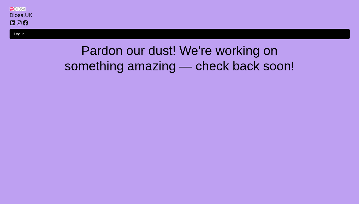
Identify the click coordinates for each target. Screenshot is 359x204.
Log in (19, 34)
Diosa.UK (21, 15)
